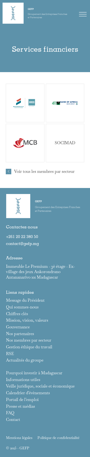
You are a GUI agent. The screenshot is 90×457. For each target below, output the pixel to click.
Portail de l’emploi (22, 399)
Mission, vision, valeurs (27, 320)
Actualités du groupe (24, 360)
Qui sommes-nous (22, 307)
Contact (13, 419)
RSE (10, 353)
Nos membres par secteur (28, 340)
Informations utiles (23, 379)
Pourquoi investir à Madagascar (34, 373)
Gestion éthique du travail (29, 347)
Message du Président (25, 300)
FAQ (10, 413)
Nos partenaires (20, 334)
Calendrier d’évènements (28, 393)
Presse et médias (20, 406)
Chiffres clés (17, 314)
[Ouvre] (83, 14)
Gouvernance (18, 327)
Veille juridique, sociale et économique (40, 386)
